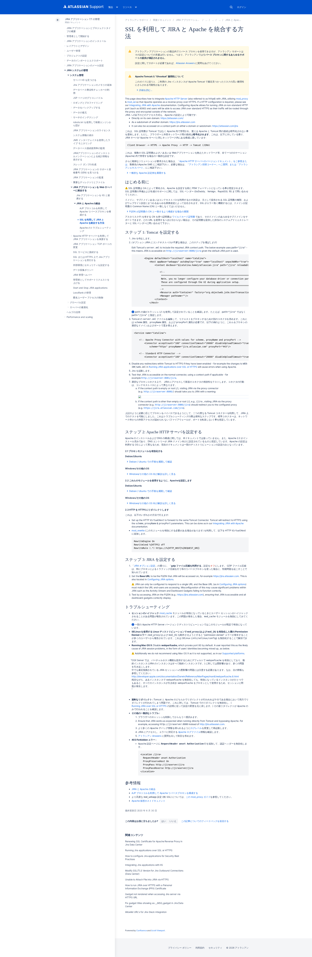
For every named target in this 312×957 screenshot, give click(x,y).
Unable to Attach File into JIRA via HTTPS (147, 879)
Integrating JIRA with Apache (144, 105)
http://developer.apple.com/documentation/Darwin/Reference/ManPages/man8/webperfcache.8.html (185, 676)
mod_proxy (242, 98)
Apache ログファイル (189, 732)
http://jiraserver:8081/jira (158, 378)
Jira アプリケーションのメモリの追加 (92, 84)
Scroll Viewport (158, 930)
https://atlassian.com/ (172, 118)
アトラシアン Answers (149, 735)
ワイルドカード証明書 (183, 216)
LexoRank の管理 (82, 292)
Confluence (141, 930)
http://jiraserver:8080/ (158, 391)
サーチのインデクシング (85, 117)
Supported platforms (233, 653)
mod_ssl (131, 101)
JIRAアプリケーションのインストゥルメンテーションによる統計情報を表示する (91, 156)
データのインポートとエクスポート (85, 60)
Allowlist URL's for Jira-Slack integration (146, 912)
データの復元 (80, 112)
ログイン (241, 7)
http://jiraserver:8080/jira (183, 251)
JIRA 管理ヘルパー (82, 274)
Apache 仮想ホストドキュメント (148, 800)
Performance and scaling (80, 317)
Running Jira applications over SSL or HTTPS (148, 850)
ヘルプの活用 (73, 312)
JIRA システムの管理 (77, 70)
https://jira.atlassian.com (182, 122)
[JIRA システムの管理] (206, 20)
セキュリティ (215, 947)
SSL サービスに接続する (85, 252)
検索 (231, 7)
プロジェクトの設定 (77, 55)
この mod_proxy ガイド (198, 796)
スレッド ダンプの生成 (84, 164)
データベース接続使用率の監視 (89, 148)
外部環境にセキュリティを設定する (91, 265)
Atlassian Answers (185, 63)
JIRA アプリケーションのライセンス (91, 130)
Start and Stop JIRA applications (90, 287)
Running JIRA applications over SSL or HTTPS (173, 366)
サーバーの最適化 (79, 307)
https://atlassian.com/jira (225, 126)
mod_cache (166, 613)
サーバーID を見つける (84, 80)
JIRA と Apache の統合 (88, 203)
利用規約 (200, 947)
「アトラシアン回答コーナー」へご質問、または (211, 164)
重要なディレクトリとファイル (89, 182)
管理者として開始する (78, 36)
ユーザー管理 (73, 50)
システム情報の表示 (83, 135)
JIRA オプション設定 (144, 565)
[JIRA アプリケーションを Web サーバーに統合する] (220, 20)
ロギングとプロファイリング (88, 102)
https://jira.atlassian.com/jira (164, 408)
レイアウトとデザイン (78, 45)
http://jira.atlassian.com (212, 724)
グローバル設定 (78, 302)
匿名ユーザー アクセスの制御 (88, 297)
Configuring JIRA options (160, 579)
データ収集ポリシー (83, 270)
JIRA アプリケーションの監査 (88, 177)
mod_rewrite (138, 530)
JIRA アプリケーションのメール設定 (85, 65)
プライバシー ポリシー (179, 947)
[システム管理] (213, 20)
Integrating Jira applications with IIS (144, 864)
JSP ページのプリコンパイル (88, 97)
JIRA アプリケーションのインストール (86, 41)
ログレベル (196, 728)
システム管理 (77, 75)
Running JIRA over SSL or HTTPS (149, 706)
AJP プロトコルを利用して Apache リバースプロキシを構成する (95, 211)
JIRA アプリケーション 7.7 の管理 (82, 19)
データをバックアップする (86, 107)
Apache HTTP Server (176, 98)
